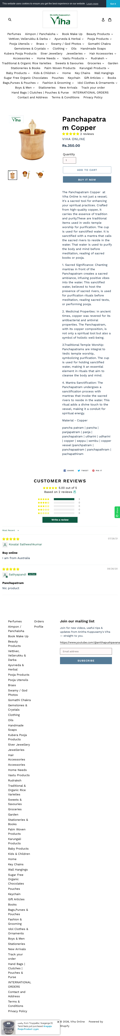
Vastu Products (73, 58)
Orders (39, 621)
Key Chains (82, 73)
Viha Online (77, 1021)
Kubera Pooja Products (20, 53)
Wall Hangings (104, 73)
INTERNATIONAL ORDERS (91, 92)
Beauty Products (98, 34)
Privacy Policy (92, 97)
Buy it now (87, 179)
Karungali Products (93, 68)
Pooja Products (98, 38)
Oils (74, 48)
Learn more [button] (92, 3)
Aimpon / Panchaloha (40, 34)
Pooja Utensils (20, 43)
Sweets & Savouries (69, 63)
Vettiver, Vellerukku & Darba (28, 38)
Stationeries (47, 87)
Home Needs (47, 58)
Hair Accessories (101, 53)
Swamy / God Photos (66, 43)
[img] (10, 539)
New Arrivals (68, 87)
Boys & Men (24, 87)
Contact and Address (33, 97)
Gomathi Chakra (99, 43)
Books (112, 78)
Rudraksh (98, 58)
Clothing (59, 48)
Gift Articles (93, 78)
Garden (113, 63)
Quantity (69, 154)
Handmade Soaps (93, 48)
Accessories (22, 58)
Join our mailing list (77, 621)
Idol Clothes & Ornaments (96, 82)
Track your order (93, 87)
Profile (38, 626)
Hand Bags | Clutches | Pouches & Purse (40, 92)
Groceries (95, 63)
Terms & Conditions (65, 97)
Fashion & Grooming (57, 82)
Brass (40, 43)
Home (66, 73)
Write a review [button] (60, 519)
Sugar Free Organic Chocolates (26, 78)
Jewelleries (75, 53)
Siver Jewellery (51, 53)
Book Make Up (72, 34)
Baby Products (17, 73)
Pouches (58, 78)
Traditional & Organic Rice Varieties (26, 63)
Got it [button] (113, 4)
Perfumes (14, 34)
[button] (71, 134)
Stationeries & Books (25, 68)
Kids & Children (45, 73)
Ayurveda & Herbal (68, 38)
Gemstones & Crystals (30, 48)
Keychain (74, 78)
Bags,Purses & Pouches (20, 82)
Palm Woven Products (60, 68)
